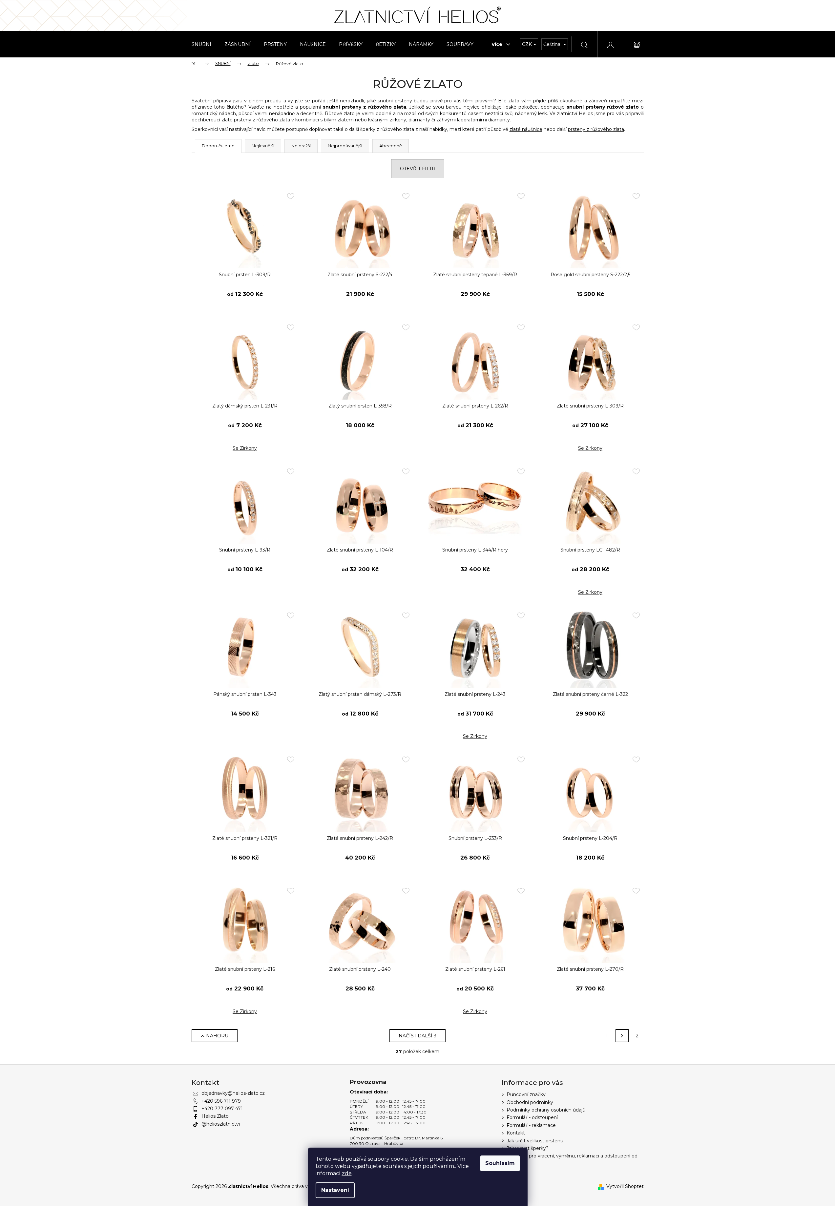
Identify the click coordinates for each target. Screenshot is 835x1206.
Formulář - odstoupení (532, 1117)
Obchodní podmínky (530, 1102)
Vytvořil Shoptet (625, 1186)
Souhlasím (500, 1163)
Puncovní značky (526, 1094)
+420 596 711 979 (221, 1101)
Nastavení (335, 1190)
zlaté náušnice (526, 129)
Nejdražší (301, 145)
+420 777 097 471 (222, 1109)
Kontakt (516, 1133)
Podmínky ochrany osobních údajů (546, 1110)
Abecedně (390, 145)
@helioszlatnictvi (220, 1124)
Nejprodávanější (345, 145)
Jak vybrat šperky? (528, 1148)
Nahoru (217, 1036)
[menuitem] (201, 44)
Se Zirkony (245, 448)
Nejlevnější (263, 145)
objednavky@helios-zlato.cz (233, 1093)
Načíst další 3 (417, 1036)
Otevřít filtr (417, 169)
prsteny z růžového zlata (596, 129)
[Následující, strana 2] (622, 1035)
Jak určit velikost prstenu (535, 1141)
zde (347, 1173)
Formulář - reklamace (531, 1125)
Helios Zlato (215, 1116)
